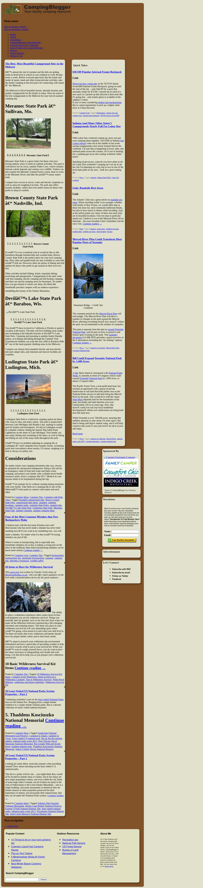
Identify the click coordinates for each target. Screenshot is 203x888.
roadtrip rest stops (89, 232)
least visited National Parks (50, 699)
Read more (78, 433)
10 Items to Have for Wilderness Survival (29, 566)
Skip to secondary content (16, 29)
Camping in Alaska (38, 735)
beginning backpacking (33, 558)
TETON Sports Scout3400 (109, 116)
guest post (14, 572)
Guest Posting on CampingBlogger (26, 48)
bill (76, 373)
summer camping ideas (44, 510)
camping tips (56, 505)
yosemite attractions (92, 441)
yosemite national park (108, 441)
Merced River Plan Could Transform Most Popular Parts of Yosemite (97, 241)
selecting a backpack (19, 560)
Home (13, 34)
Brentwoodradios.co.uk (16, 575)
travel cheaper (101, 232)
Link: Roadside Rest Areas (88, 187)
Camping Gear (21, 555)
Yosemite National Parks (81, 351)
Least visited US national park (26, 738)
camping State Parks (39, 505)
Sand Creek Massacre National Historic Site (30, 814)
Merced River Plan (108, 313)
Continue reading (33, 550)
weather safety (37, 560)
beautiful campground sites (31, 500)
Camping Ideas (21, 497)
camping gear (77, 116)
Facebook (116, 579)
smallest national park (21, 746)
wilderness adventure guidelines (29, 682)
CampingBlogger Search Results (25, 42)
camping (43, 502)
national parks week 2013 (25, 741)
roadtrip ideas (77, 232)
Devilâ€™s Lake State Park (18, 508)
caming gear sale (112, 113)
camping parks (21, 505)
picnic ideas (101, 229)
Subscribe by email (121, 572)
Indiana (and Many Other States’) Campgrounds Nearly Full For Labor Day (97, 125)
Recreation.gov (70, 839)
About (13, 37)
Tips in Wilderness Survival (39, 679)
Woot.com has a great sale (85, 83)
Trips (7, 500)
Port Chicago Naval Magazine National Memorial (31, 742)
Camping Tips (36, 497)
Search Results (17, 53)
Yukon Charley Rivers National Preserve (34, 749)
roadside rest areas (112, 229)
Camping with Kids (53, 497)
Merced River (111, 439)
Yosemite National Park (91, 378)
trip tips (109, 232)
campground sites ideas (27, 502)
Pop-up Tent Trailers (21, 853)
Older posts (11, 826)
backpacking (58, 555)
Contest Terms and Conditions (24, 45)
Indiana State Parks (104, 178)
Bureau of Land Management (70, 851)
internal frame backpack (91, 116)
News (82, 178)
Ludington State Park (42, 508)
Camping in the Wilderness (24, 677)
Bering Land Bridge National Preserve (43, 806)
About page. (109, 866)
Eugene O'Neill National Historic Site (23, 808)
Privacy (13, 50)
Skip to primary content (15, 26)
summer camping (24, 510)
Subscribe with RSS (121, 569)
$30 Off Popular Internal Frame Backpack (97, 71)
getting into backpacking (109, 102)
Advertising (15, 40)
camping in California (98, 439)
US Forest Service (72, 846)
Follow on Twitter (120, 575)
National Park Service (73, 843)
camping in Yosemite (97, 348)
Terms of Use (16, 56)
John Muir (78, 399)
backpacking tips (13, 558)
